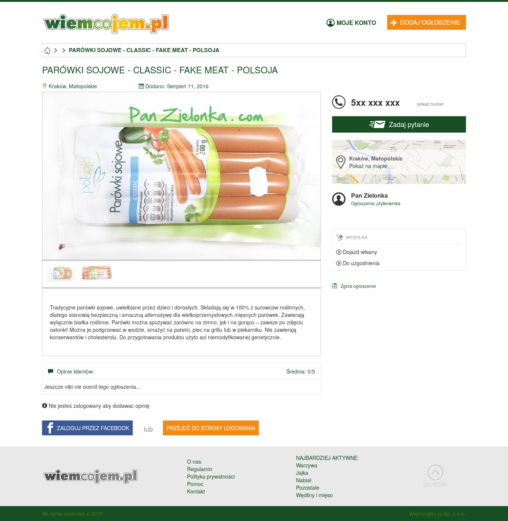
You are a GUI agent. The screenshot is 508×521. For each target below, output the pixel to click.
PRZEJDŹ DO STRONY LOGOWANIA (211, 428)
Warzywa (306, 465)
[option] (181, 176)
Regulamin (199, 469)
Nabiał (303, 480)
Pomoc (195, 483)
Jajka (302, 472)
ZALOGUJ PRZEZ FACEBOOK (93, 428)
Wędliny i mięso (314, 495)
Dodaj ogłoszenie (429, 22)
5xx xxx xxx (397, 102)
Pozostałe (307, 487)
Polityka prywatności (211, 476)
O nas (194, 461)
